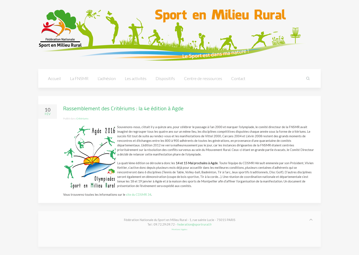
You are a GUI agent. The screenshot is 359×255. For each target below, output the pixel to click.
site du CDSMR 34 (138, 194)
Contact (238, 78)
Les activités (135, 78)
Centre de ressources (203, 78)
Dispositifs (165, 78)
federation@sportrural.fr (194, 224)
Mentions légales (179, 229)
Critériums (82, 118)
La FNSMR (79, 78)
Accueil (54, 78)
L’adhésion (107, 78)
